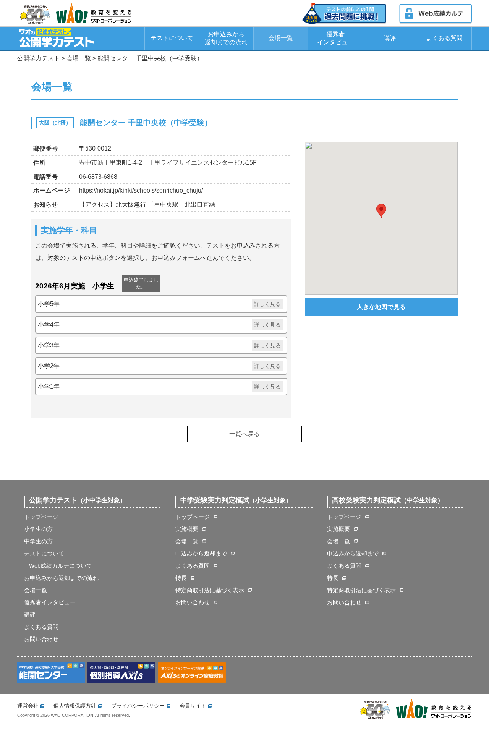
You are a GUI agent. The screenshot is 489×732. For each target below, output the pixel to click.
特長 (181, 578)
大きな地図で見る (381, 307)
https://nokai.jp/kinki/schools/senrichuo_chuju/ (141, 190)
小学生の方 (38, 529)
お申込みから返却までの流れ (226, 38)
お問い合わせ (41, 639)
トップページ (41, 516)
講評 (390, 38)
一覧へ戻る (244, 434)
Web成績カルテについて (60, 565)
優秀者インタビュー (335, 38)
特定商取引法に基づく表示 (209, 590)
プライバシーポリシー (138, 706)
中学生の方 (38, 541)
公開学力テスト (38, 58)
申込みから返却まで (201, 553)
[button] (381, 211)
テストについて (172, 38)
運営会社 (28, 706)
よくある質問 (444, 38)
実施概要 (186, 529)
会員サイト (193, 706)
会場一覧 (281, 38)
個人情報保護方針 (74, 706)
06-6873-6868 (98, 176)
